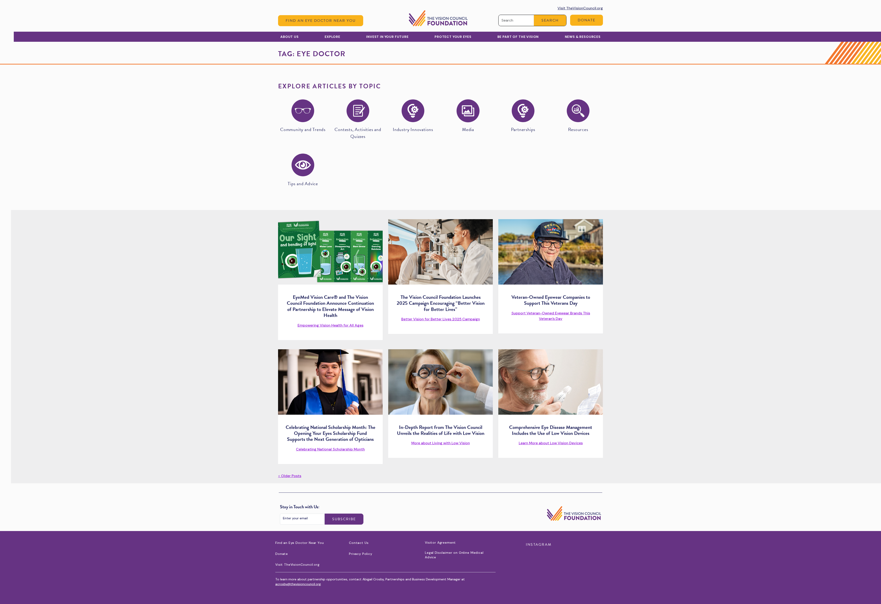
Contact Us (358, 543)
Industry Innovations (413, 129)
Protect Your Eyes (453, 37)
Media (468, 129)
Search (550, 20)
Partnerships (523, 129)
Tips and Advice (303, 183)
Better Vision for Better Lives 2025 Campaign (440, 319)
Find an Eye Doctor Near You (321, 20)
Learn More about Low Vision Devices (551, 443)
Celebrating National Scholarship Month (330, 449)
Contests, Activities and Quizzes (358, 133)
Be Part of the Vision (518, 37)
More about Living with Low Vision (440, 443)
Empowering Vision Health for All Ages (330, 325)
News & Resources (583, 37)
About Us (289, 37)
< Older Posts (289, 475)
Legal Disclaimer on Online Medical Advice (454, 555)
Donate (586, 20)
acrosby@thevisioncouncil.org (298, 584)
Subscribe (344, 519)
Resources (578, 129)
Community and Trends (303, 129)
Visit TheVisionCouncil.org (580, 8)
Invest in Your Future (387, 37)
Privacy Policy (360, 554)
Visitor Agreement (440, 542)
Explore (332, 37)
